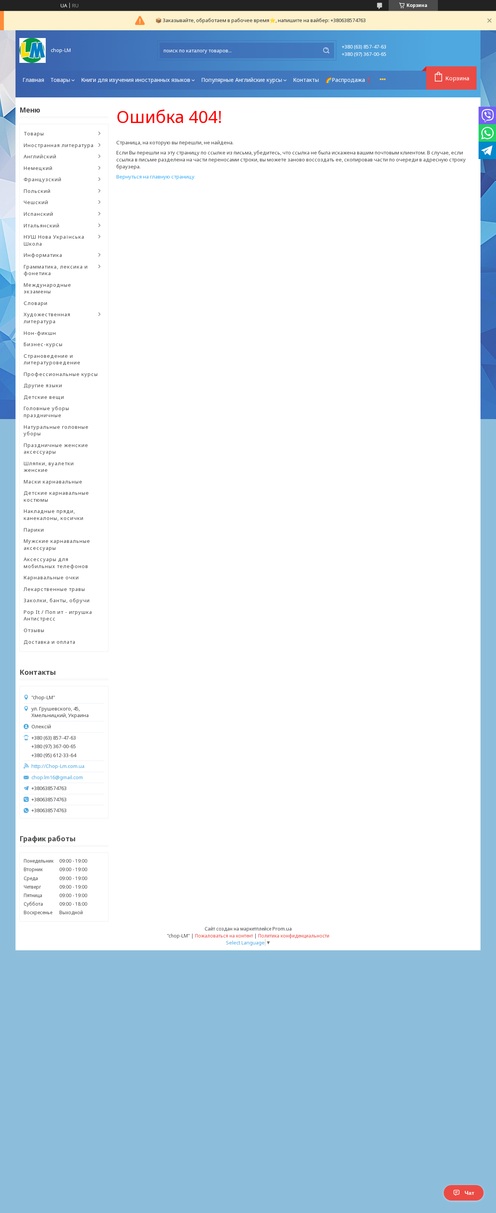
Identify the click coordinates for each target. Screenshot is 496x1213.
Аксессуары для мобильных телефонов (56, 563)
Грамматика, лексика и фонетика (56, 270)
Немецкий (38, 168)
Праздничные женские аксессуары (56, 449)
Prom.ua (282, 928)
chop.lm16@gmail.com (57, 777)
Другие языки (43, 385)
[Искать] (326, 50)
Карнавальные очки (51, 577)
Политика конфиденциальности (293, 935)
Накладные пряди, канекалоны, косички (54, 515)
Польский (37, 190)
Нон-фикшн (40, 332)
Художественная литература (47, 318)
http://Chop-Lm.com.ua (57, 766)
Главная (33, 79)
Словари (36, 303)
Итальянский (42, 225)
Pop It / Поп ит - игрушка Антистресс (58, 615)
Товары (60, 79)
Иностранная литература (59, 145)
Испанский (38, 213)
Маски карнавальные (53, 481)
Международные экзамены (47, 288)
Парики (34, 529)
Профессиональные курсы (61, 374)
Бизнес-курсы (43, 344)
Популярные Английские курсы (241, 79)
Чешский (36, 202)
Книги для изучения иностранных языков (135, 79)
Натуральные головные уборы (56, 430)
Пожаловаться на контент (224, 935)
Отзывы (34, 630)
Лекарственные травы (54, 589)
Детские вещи (44, 396)
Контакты (306, 79)
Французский (43, 179)
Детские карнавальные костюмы (56, 496)
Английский (40, 156)
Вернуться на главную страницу (155, 176)
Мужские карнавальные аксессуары (57, 544)
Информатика (43, 254)
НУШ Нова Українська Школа (54, 240)
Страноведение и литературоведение (52, 359)
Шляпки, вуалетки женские (49, 467)
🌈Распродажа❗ (348, 79)
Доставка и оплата (50, 641)
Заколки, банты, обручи (57, 600)
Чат (469, 1193)
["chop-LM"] (32, 50)
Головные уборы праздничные (46, 412)
